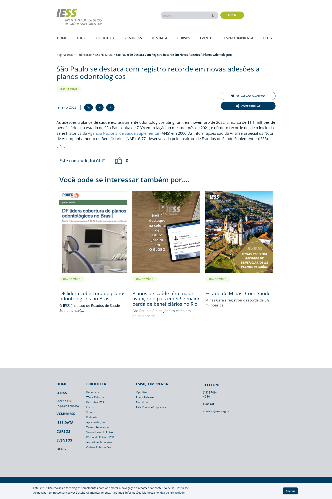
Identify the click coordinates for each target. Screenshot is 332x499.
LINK (60, 146)
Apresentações (95, 422)
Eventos (207, 38)
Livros (90, 407)
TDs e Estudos (95, 397)
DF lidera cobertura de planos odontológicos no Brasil (92, 296)
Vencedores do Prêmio (100, 432)
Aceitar (290, 490)
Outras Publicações (98, 447)
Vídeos (90, 412)
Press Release (145, 397)
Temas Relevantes (98, 427)
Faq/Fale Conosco (67, 406)
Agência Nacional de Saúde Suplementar (123, 133)
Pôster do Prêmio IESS (100, 437)
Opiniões (142, 392)
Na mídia (142, 402)
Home (62, 38)
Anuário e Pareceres (99, 442)
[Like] (119, 160)
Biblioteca (105, 38)
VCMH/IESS (133, 38)
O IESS (81, 38)
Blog (267, 38)
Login (232, 15)
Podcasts (92, 417)
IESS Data (159, 38)
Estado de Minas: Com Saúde (238, 293)
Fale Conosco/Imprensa (151, 407)
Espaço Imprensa (238, 38)
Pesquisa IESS (95, 402)
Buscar (213, 15)
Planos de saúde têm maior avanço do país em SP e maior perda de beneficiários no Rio (166, 298)
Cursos (183, 38)
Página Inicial (66, 54)
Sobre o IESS (64, 401)
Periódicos (93, 392)
